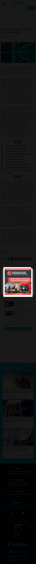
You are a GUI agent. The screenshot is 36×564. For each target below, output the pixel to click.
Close (32, 267)
